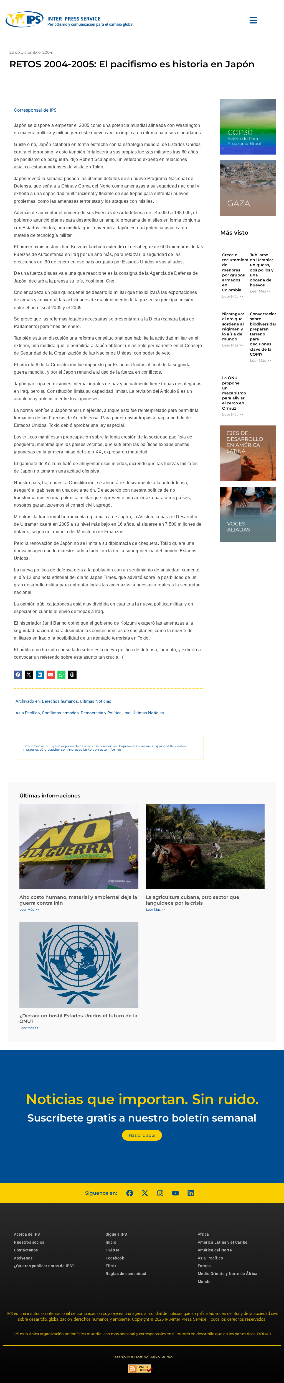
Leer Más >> (232, 296)
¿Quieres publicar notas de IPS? (44, 1266)
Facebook (115, 1258)
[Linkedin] (190, 1193)
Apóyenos (23, 1258)
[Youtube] (175, 1193)
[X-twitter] (145, 1193)
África (203, 1234)
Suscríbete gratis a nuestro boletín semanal (142, 1118)
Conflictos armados (60, 712)
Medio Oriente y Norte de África (228, 1273)
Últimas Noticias (95, 701)
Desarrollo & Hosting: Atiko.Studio (142, 1357)
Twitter (113, 1250)
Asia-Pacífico (28, 712)
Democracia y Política (101, 712)
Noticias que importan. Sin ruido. (142, 1099)
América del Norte (215, 1250)
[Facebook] (129, 1193)
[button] (18, 675)
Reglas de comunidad (126, 1273)
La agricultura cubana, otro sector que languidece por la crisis (192, 899)
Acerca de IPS (27, 1234)
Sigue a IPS (116, 1234)
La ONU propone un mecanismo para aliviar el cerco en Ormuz (234, 392)
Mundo (204, 1281)
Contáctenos (26, 1250)
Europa (204, 1266)
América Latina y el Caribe (223, 1242)
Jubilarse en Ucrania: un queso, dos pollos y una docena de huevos (261, 270)
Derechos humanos (60, 701)
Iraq (127, 712)
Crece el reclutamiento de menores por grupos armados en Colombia (236, 272)
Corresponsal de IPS (35, 110)
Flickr (111, 1266)
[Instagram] (160, 1193)
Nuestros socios (29, 1242)
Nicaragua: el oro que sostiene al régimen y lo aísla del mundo (233, 326)
